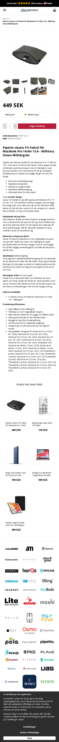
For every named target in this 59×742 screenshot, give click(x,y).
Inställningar (29, 726)
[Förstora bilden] (29, 54)
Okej (29, 738)
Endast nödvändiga (29, 732)
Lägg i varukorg (37, 126)
